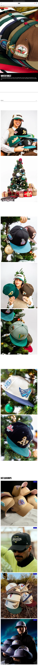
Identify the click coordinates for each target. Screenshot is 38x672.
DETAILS (2, 100)
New (34, 3)
